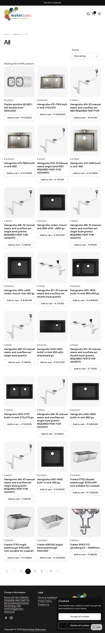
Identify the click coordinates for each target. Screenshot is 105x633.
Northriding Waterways (34, 629)
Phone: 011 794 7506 (14, 597)
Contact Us (43, 604)
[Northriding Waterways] (17, 14)
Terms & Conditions (48, 597)
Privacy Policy (45, 600)
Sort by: (75, 50)
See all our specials (52, 3)
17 (52, 571)
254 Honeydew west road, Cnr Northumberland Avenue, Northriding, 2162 (17, 601)
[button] (88, 14)
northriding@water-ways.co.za (14, 610)
